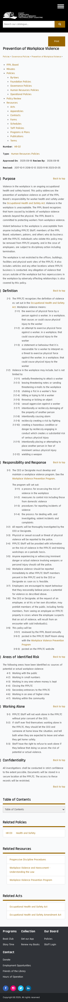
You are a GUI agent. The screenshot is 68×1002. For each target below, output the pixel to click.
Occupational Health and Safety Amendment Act (35, 915)
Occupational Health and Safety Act (26, 203)
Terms (13, 140)
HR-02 (17, 146)
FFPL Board (13, 64)
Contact (8, 952)
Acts (12, 107)
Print (56, 41)
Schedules (16, 123)
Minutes (11, 69)
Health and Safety (25, 833)
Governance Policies (20, 56)
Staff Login (50, 944)
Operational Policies (21, 94)
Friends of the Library (14, 971)
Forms (13, 119)
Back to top (59, 178)
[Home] (23, 15)
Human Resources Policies (24, 90)
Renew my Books (30, 944)
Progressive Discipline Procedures (28, 859)
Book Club (8, 939)
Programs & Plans (20, 132)
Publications (16, 136)
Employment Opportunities (17, 965)
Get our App (27, 939)
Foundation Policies (20, 81)
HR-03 (9, 833)
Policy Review (14, 98)
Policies (6, 56)
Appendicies (16, 111)
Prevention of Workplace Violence (46, 56)
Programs (10, 931)
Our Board (51, 931)
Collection (28, 931)
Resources (12, 102)
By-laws (14, 77)
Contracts (15, 115)
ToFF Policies (17, 128)
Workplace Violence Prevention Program (33, 478)
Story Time (8, 944)
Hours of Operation (13, 977)
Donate (6, 959)
